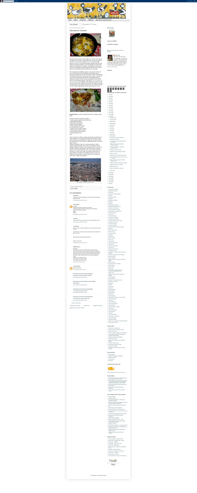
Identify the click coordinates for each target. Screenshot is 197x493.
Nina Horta (111, 268)
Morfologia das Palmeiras (114, 417)
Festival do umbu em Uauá (115, 149)
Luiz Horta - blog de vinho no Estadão (116, 254)
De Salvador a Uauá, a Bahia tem (117, 137)
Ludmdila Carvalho (113, 250)
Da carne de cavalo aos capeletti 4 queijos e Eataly (117, 147)
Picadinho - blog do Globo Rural (115, 280)
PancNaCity (83, 20)
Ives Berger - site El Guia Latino (115, 443)
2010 (110, 176)
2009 (110, 178)
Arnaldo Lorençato (112, 197)
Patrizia (74, 204)
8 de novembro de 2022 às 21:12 (80, 292)
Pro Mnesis (111, 283)
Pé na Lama (111, 286)
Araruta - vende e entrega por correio (116, 329)
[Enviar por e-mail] (71, 188)
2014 (110, 114)
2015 (110, 112)
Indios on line (111, 244)
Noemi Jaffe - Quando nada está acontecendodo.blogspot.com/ (115, 270)
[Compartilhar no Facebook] (75, 188)
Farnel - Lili (111, 239)
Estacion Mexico (112, 237)
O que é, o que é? (113, 153)
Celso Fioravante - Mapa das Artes (116, 438)
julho (111, 126)
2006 (110, 183)
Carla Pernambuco (112, 212)
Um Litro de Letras (112, 317)
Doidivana (111, 234)
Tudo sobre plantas (113, 314)
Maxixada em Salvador (114, 139)
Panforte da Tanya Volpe (114, 342)
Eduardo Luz (111, 236)
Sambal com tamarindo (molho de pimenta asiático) (117, 144)
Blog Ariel (111, 203)
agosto (111, 125)
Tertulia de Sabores (113, 309)
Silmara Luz (111, 300)
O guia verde (111, 272)
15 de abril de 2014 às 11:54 (79, 262)
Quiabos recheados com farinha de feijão (118, 162)
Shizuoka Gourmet (112, 298)
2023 (110, 98)
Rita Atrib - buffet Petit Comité (115, 449)
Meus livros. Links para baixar (104, 20)
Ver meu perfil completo (112, 66)
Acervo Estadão (112, 396)
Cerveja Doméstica (113, 215)
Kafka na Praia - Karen (113, 249)
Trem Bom (111, 313)
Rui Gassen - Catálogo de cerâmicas (116, 451)
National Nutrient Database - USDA (116, 419)
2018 (110, 107)
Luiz (74, 218)
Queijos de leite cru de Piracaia (116, 164)
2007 (110, 181)
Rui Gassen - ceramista (113, 452)
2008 (110, 180)
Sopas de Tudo (112, 305)
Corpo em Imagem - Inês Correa (115, 220)
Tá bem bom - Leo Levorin (114, 316)
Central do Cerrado (113, 331)
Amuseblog (111, 192)
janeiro (111, 170)
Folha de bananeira (113, 338)
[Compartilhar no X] (74, 188)
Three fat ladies (112, 311)
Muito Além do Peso (114, 166)
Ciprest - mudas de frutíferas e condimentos (118, 332)
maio (111, 130)
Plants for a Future (112, 357)
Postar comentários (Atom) (78, 307)
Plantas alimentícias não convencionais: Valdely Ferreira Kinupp (117, 421)
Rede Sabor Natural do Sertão (115, 344)
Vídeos (75, 20)
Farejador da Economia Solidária (115, 337)
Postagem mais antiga (97, 305)
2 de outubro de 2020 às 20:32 (79, 269)
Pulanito (110, 284)
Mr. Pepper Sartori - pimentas (115, 263)
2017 (110, 109)
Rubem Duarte (112, 292)
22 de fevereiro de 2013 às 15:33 (80, 214)
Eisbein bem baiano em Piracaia (116, 168)
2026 (110, 94)
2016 (110, 110)
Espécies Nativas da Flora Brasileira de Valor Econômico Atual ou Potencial (118, 403)
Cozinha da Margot (113, 223)
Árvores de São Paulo (113, 322)
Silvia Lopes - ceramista (114, 454)
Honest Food (111, 241)
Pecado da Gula (112, 276)
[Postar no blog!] (72, 188)
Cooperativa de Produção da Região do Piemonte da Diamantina (117, 335)
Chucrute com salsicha (113, 217)
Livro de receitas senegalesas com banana (118, 413)
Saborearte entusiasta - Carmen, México (117, 297)
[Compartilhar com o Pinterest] (77, 188)
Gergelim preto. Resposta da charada (117, 151)
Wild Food (111, 360)
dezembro (112, 117)
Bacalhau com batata (113, 200)
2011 (110, 174)
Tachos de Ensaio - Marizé (114, 306)
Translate (94, 24)
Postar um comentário (76, 303)
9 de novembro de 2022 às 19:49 (80, 300)
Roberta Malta (111, 291)
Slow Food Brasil (112, 302)
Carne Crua (111, 214)
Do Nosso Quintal (112, 233)
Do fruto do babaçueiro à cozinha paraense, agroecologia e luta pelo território (118, 378)
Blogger (104, 475)
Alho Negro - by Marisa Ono (114, 328)
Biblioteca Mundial (112, 398)
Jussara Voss (111, 247)
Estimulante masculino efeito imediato (81, 273)
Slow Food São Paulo (113, 303)
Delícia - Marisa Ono (113, 230)
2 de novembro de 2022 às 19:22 (80, 277)
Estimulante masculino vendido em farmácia (83, 281)
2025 (110, 96)
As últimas (111, 198)
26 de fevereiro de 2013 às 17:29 (80, 242)
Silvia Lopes (88, 61)
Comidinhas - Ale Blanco (114, 219)
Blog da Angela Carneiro (114, 205)
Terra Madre (111, 308)
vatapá (75, 63)
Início (69, 20)
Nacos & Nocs (111, 266)
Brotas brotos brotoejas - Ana (115, 206)
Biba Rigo (111, 201)
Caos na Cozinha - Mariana (114, 209)
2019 (110, 105)
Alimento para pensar (113, 190)
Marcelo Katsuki (112, 256)
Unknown (75, 266)
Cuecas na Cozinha (113, 225)
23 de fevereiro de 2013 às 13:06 (80, 222)
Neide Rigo (117, 55)
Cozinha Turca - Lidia (113, 222)
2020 (110, 103)
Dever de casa (112, 231)
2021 (110, 101)
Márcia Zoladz (111, 265)
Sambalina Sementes (113, 346)
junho (111, 128)
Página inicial (86, 305)
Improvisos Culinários (113, 242)
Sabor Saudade (112, 295)
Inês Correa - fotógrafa (113, 442)
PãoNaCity (90, 20)
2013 (110, 116)
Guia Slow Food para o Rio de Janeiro (117, 409)
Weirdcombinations (113, 319)
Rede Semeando (112, 289)
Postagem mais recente (75, 305)
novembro (112, 119)
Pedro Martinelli (112, 278)
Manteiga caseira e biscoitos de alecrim (118, 155)
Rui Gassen (111, 294)
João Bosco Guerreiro (113, 245)
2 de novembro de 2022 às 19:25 (80, 284)
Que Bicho (111, 287)
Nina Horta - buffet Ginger (114, 445)
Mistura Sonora (112, 262)
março (111, 134)
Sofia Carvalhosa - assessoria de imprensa (118, 455)
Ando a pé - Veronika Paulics (115, 194)
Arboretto (110, 195)
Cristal (74, 226)
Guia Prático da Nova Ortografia (115, 407)
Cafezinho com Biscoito (113, 208)
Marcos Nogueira (112, 257)
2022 (110, 100)
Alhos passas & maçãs (113, 189)
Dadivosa (111, 228)
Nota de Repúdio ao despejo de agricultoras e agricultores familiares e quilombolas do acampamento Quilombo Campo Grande (118, 381)
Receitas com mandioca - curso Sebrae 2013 (118, 425)
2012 (110, 172)
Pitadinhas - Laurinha (113, 281)
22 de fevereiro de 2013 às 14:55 (80, 200)
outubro (111, 121)
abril (111, 132)
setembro (112, 123)
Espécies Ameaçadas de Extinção (116, 356)
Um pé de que (111, 359)
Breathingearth (112, 354)
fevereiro (112, 135)
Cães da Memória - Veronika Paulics (116, 226)
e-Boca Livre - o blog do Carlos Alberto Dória (118, 320)
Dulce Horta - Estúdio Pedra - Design (116, 440)
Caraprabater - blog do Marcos (115, 211)
